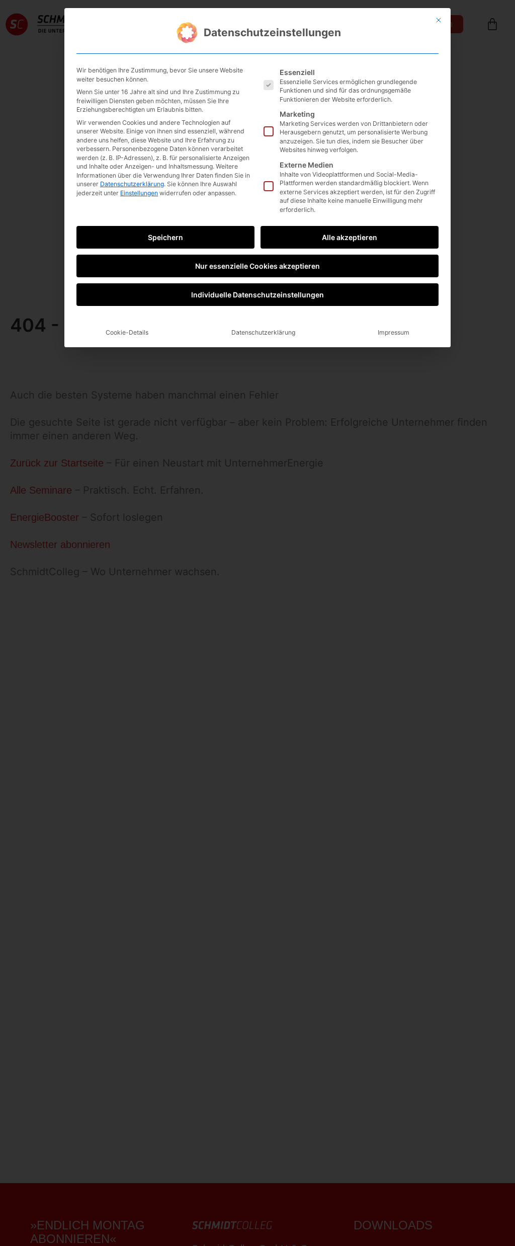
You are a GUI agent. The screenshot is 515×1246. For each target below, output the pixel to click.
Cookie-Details (127, 332)
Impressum (393, 332)
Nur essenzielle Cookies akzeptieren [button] (257, 266)
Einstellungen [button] (139, 193)
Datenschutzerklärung (132, 184)
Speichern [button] (165, 237)
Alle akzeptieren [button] (349, 237)
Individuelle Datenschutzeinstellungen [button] (257, 294)
